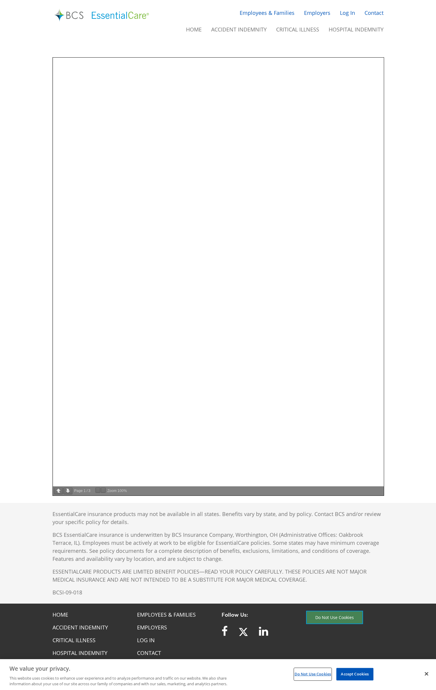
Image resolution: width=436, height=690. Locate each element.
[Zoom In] (103, 490)
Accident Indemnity (239, 29)
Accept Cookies (355, 674)
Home (194, 29)
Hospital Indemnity (356, 29)
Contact (374, 12)
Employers (317, 12)
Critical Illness (297, 29)
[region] (218, 674)
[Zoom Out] (98, 490)
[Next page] (67, 491)
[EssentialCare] (102, 15)
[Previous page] (58, 491)
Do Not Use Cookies (334, 617)
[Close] (426, 673)
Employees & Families (267, 12)
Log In (347, 12)
